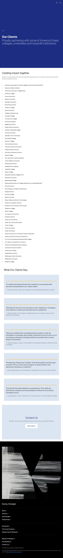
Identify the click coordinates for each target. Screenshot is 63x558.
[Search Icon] (57, 2)
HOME (3, 30)
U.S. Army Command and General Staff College (18, 239)
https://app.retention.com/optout (14, 552)
